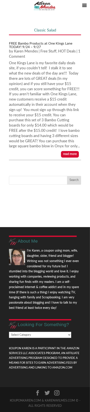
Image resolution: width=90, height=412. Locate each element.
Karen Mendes (26, 51)
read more (70, 154)
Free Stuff (48, 51)
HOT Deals (67, 51)
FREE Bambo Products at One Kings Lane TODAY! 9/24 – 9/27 (40, 45)
